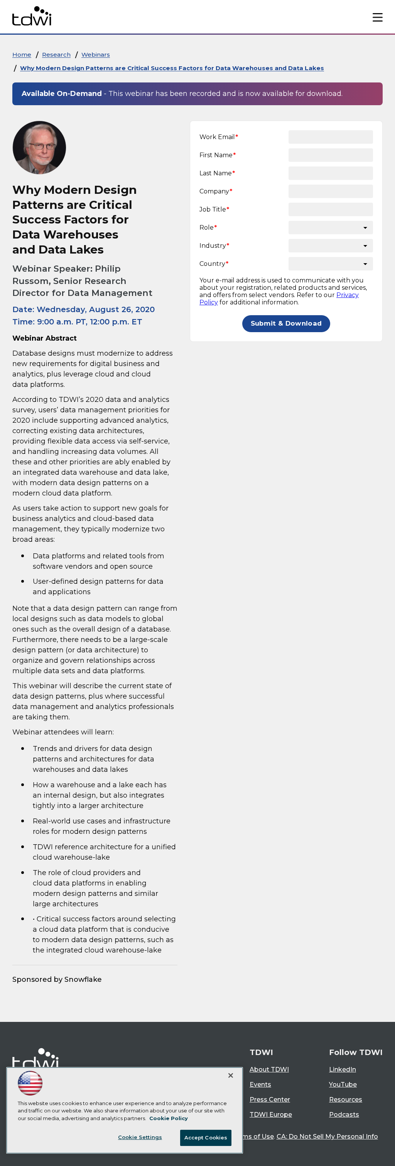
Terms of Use (253, 1136)
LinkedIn (342, 1069)
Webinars (95, 54)
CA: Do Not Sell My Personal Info (327, 1136)
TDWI (261, 1052)
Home (21, 54)
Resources (345, 1099)
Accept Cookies (206, 1137)
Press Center (270, 1099)
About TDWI (269, 1069)
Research (56, 54)
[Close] (230, 1075)
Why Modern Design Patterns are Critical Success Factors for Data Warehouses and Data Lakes (172, 68)
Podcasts (344, 1114)
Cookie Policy (168, 1118)
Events (260, 1084)
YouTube (343, 1084)
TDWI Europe (271, 1114)
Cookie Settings (140, 1137)
